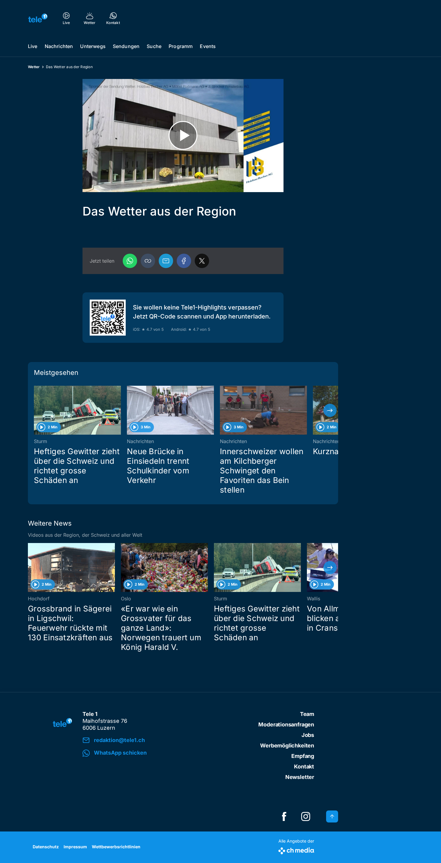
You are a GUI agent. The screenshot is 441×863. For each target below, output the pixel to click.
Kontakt (304, 766)
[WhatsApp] (130, 261)
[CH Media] (296, 849)
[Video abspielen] (183, 135)
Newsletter (299, 777)
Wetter (34, 67)
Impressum (75, 846)
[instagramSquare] (306, 816)
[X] (202, 261)
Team (307, 714)
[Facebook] (184, 261)
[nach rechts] (330, 410)
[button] (148, 261)
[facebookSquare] (284, 816)
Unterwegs (92, 46)
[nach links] (36, 410)
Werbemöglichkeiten (287, 745)
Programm (181, 46)
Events (208, 46)
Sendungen (126, 46)
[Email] (166, 261)
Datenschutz (46, 846)
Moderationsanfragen (286, 724)
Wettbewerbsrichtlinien (116, 846)
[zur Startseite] (37, 18)
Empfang (302, 756)
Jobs (308, 735)
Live (33, 46)
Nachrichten (59, 46)
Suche (154, 46)
